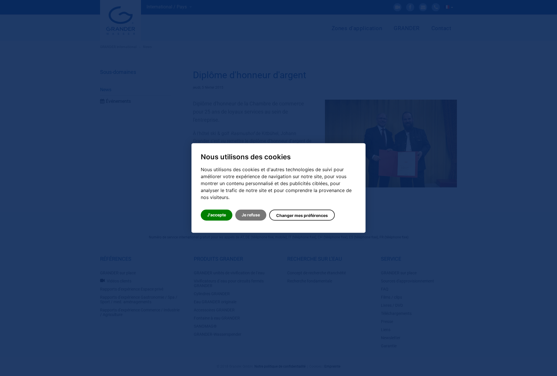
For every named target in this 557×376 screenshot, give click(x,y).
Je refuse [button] (251, 215)
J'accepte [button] (216, 215)
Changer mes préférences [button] (302, 215)
